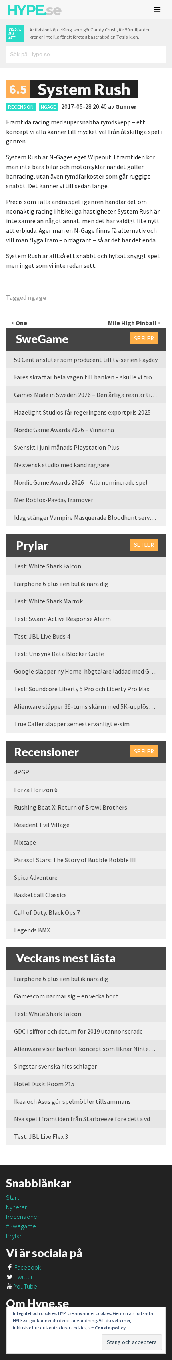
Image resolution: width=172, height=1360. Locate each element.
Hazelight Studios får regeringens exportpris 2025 (82, 412)
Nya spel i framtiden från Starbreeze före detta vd (82, 1119)
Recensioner (22, 1216)
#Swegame (21, 1226)
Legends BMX (32, 930)
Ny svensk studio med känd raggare (62, 465)
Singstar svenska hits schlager (55, 1066)
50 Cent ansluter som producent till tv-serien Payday (86, 360)
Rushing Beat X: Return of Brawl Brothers (70, 807)
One (20, 323)
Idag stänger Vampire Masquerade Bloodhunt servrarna (89, 517)
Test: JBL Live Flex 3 (41, 1136)
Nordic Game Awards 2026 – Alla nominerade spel (81, 482)
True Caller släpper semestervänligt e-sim (72, 724)
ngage (48, 107)
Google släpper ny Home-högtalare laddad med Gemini (89, 671)
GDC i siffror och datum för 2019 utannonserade (78, 1031)
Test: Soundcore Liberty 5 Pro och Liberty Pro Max (81, 689)
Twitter (23, 1277)
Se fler (144, 338)
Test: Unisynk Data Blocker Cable (59, 654)
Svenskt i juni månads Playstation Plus (66, 447)
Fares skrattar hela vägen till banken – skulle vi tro (83, 377)
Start (12, 1197)
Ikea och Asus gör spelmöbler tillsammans (72, 1101)
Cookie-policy (110, 1328)
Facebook (27, 1267)
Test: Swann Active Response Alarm (62, 619)
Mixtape (25, 842)
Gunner (125, 106)
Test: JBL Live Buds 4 (42, 636)
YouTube (25, 1286)
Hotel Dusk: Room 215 (44, 1084)
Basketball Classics (40, 895)
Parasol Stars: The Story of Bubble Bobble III (75, 860)
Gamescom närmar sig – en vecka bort (66, 996)
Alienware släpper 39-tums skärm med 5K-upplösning (87, 706)
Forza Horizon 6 (36, 790)
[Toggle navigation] (157, 10)
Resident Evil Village (42, 825)
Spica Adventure (36, 877)
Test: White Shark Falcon (47, 566)
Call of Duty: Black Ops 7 (47, 912)
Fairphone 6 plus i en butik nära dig (61, 584)
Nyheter (16, 1207)
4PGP (21, 772)
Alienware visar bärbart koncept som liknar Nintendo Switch (90, 1049)
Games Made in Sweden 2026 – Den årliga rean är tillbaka (90, 395)
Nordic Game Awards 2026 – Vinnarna (64, 430)
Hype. (33, 10)
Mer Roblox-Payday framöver (53, 500)
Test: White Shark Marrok (48, 601)
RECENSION (21, 107)
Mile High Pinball (133, 323)
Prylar (14, 1236)
